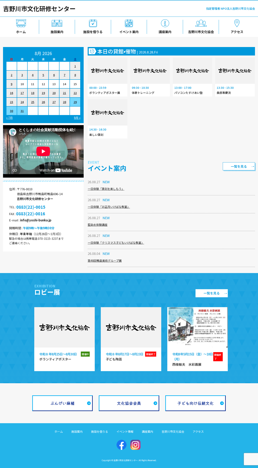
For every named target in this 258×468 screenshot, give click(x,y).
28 (64, 102)
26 (43, 102)
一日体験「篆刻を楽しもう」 (106, 189)
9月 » (77, 118)
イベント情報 (125, 431)
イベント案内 (129, 31)
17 (22, 93)
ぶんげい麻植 (62, 403)
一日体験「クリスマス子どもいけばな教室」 (116, 243)
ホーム (21, 31)
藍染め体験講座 (97, 225)
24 (22, 102)
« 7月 (9, 118)
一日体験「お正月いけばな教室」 (109, 207)
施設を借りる (93, 31)
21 (64, 93)
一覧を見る (239, 166)
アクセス (237, 31)
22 (75, 93)
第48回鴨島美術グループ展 (105, 261)
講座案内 (165, 31)
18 (32, 93)
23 (11, 102)
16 (11, 93)
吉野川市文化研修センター (39, 8)
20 (54, 93)
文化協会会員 (129, 403)
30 (11, 111)
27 (54, 102)
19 (43, 93)
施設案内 (57, 31)
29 (75, 102)
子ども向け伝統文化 (195, 403)
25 (32, 102)
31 (22, 111)
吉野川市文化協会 (201, 31)
